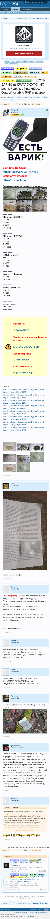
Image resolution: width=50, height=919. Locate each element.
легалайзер (7, 100)
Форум (15, 9)
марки (16, 100)
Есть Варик (13, 63)
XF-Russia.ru (11, 914)
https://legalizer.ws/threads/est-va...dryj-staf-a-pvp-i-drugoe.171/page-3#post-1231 (23, 401)
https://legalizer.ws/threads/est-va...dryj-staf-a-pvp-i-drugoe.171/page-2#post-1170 (23, 396)
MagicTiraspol (14, 867)
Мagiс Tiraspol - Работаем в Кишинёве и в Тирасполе (27, 862)
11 (29, 104)
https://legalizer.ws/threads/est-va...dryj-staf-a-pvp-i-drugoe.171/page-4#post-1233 (23, 412)
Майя (13, 670)
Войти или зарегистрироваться (35, 2)
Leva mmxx (15, 745)
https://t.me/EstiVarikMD (26, 347)
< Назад (4, 104)
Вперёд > (38, 104)
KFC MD (31, 61)
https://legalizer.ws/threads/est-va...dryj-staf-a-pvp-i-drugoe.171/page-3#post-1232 (23, 407)
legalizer (11, 97)
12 (32, 104)
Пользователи (27, 9)
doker (13, 587)
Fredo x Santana (15, 61)
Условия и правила (20, 912)
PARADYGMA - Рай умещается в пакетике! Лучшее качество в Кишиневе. (27, 879)
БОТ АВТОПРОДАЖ (24, 53)
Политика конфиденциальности (38, 912)
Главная (6, 9)
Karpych (14, 696)
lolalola (14, 798)
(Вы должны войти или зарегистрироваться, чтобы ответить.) (28, 847)
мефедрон (24, 100)
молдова (34, 100)
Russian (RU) (5, 909)
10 (26, 104)
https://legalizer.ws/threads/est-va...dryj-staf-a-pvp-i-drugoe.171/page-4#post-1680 (23, 417)
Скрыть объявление (46, 25)
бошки (37, 97)
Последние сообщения (25, 12)
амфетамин (28, 97)
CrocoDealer (39, 61)
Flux (12, 484)
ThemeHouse (30, 916)
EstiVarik (14, 110)
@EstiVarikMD (21, 330)
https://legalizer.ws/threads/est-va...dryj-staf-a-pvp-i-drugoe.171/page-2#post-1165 (23, 390)
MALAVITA (25, 61)
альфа (19, 97)
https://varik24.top (14, 180)
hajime (7, 63)
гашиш (45, 97)
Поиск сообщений (8, 12)
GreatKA (14, 640)
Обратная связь (36, 909)
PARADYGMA (14, 884)
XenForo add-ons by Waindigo (19, 896)
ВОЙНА (7, 61)
